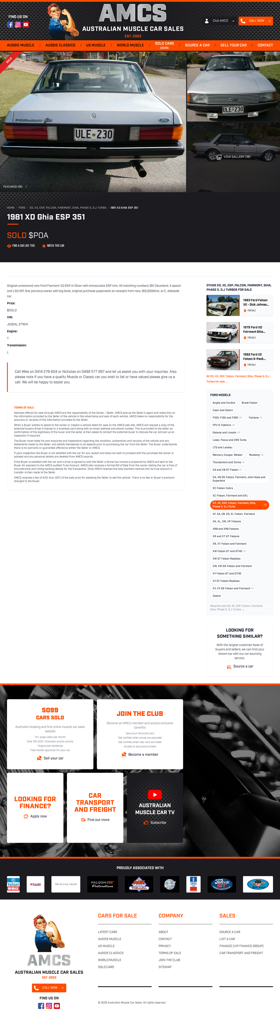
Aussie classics (60, 45)
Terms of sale (170, 953)
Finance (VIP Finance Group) (241, 946)
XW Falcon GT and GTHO (229, 551)
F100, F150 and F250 (227, 418)
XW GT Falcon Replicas (226, 559)
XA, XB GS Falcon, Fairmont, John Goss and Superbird (239, 479)
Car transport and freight (241, 953)
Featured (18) (13, 187)
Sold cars (164, 45)
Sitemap (165, 967)
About (163, 932)
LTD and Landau (222, 447)
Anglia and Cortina (224, 403)
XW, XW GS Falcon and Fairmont (232, 566)
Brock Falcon (249, 403)
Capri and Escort (223, 410)
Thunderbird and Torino (229, 462)
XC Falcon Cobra (223, 488)
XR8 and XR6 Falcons (226, 529)
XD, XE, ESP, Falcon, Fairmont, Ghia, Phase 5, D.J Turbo (68, 208)
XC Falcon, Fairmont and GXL (230, 496)
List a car (227, 939)
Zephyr (217, 596)
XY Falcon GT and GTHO (227, 573)
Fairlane (255, 418)
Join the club (169, 960)
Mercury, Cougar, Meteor (228, 455)
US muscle (96, 45)
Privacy (165, 946)
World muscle (130, 45)
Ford (22, 208)
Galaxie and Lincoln (226, 432)
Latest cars (107, 932)
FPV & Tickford (224, 425)
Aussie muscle (20, 45)
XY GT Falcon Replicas (226, 581)
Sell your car (233, 45)
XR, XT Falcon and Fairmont (229, 544)
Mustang (256, 455)
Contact (265, 45)
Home (10, 208)
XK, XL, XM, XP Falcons (227, 521)
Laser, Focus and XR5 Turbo (230, 440)
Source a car (197, 45)
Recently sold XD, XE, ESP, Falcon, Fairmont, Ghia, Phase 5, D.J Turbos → (236, 608)
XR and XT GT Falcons (226, 536)
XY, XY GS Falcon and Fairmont (233, 588)
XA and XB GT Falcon (227, 470)
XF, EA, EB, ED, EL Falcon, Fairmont (234, 514)
